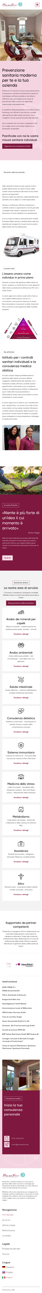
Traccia (5, 1254)
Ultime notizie (8, 1225)
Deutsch (10, 1267)
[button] (37, 4)
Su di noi (6, 1220)
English (9, 1272)
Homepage (7, 1215)
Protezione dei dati (11, 1249)
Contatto (6, 1236)
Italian (9, 1277)
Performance (8, 1231)
